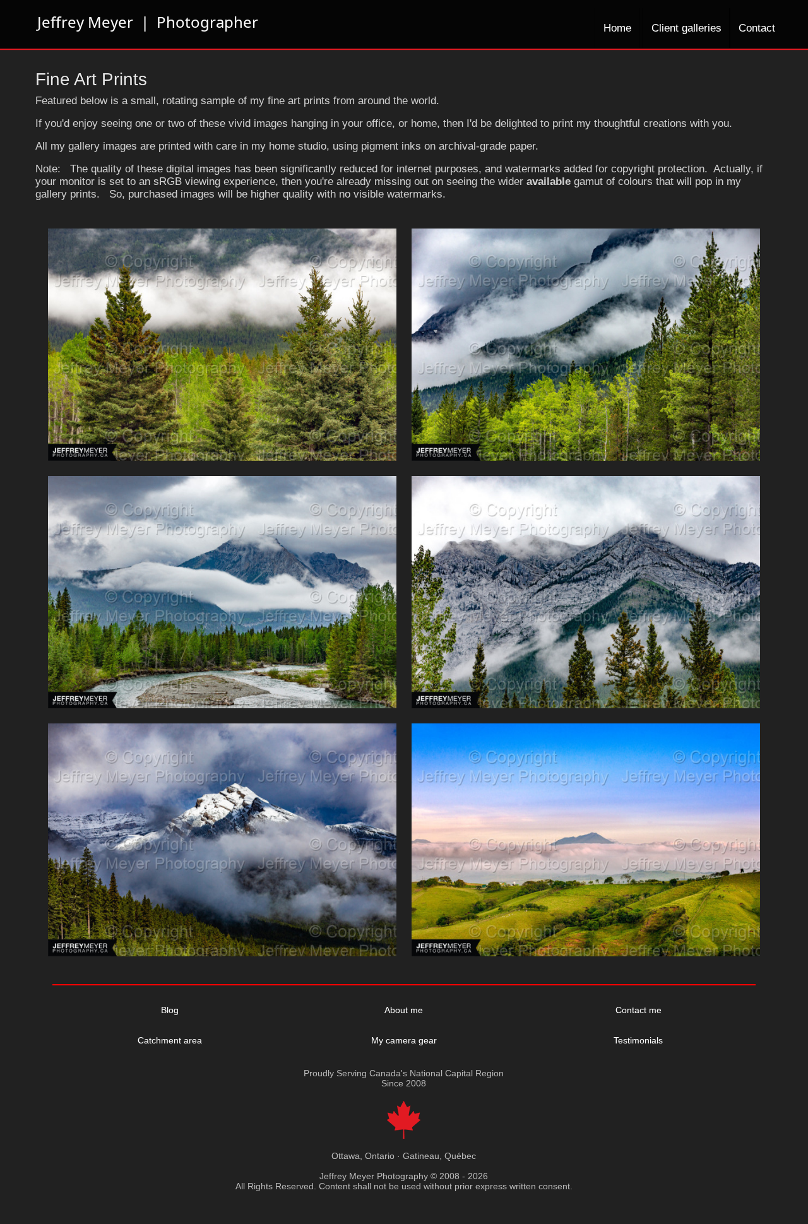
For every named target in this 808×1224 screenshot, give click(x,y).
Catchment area (170, 1040)
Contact (757, 28)
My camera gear (404, 1040)
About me (403, 1010)
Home (617, 28)
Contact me (638, 1010)
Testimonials (638, 1040)
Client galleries (686, 28)
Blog (170, 1010)
